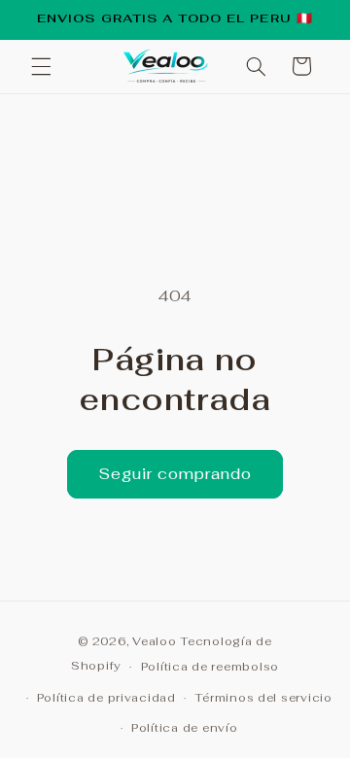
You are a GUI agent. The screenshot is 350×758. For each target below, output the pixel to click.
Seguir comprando (175, 474)
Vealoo (154, 641)
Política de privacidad (106, 697)
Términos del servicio (263, 697)
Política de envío (184, 727)
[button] (40, 66)
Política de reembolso (210, 666)
